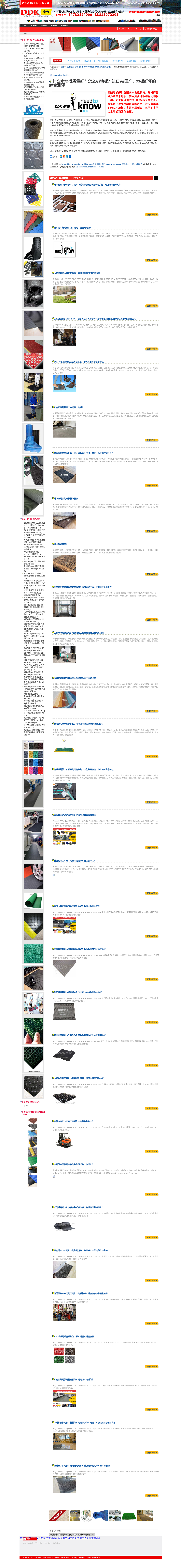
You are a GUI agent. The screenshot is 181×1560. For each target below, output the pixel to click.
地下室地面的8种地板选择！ (66, 498)
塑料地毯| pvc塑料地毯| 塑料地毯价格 (34, 563)
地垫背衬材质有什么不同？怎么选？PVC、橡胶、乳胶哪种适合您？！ (85, 453)
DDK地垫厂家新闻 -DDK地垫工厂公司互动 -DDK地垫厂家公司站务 (34, 720)
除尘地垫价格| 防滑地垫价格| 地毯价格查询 (33, 702)
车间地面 (52, 1538)
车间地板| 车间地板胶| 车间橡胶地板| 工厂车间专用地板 (34, 655)
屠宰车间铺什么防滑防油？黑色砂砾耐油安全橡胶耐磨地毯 (80, 1035)
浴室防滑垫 (85, 1538)
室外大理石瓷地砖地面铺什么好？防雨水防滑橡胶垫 (77, 906)
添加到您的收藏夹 (151, 29)
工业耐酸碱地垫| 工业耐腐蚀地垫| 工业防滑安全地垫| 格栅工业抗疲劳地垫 (34, 525)
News (130, 29)
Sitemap (138, 29)
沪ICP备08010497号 (58, 1557)
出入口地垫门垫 (102, 61)
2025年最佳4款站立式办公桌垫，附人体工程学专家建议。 (79, 362)
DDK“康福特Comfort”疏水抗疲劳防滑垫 (34, 93)
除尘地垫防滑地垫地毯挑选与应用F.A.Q (34, 707)
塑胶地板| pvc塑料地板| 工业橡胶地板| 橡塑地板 (34, 673)
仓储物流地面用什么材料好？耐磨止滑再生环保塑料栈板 (79, 1078)
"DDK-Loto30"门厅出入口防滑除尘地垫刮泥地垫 (34, 45)
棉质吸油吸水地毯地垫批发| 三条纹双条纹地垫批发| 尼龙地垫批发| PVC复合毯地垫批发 (34, 584)
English (121, 29)
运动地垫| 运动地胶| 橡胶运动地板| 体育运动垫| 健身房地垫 (34, 600)
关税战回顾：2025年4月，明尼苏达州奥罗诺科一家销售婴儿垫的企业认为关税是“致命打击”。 (95, 319)
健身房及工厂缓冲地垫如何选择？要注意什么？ (75, 860)
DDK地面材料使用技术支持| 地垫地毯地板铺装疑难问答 (34, 713)
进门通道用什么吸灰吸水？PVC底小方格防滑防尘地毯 (78, 992)
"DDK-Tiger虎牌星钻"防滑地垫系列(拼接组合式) (34, 69)
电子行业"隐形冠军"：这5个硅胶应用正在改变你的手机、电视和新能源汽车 (87, 184)
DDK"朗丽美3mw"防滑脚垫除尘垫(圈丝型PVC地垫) (34, 74)
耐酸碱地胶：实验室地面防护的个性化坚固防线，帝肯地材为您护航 (84, 769)
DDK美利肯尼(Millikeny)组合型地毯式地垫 (34, 88)
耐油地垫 (62, 1538)
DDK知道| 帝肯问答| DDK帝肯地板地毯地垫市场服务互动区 (34, 732)
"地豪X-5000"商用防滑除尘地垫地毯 (34, 79)
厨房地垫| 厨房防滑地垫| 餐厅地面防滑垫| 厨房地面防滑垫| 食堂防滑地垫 (34, 689)
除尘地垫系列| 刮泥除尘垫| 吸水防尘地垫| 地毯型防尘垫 (34, 576)
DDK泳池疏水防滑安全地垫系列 (34, 55)
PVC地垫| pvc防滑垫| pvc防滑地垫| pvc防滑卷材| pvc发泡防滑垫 (34, 636)
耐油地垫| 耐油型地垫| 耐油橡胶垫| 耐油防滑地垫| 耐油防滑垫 (34, 607)
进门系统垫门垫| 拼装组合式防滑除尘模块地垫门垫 (34, 531)
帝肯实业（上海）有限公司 (132, 164)
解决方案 (34, 25)
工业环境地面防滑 (73, 61)
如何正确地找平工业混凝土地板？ (69, 407)
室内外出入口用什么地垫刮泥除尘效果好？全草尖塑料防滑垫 (81, 1250)
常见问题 (38, 1543)
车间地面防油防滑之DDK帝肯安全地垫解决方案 (75, 815)
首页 (25, 25)
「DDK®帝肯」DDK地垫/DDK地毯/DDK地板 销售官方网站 (83, 164)
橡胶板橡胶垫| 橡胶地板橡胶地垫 (34, 558)
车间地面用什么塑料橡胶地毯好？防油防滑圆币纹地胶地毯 (80, 949)
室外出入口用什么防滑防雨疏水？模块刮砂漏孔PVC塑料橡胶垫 (82, 1465)
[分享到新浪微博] (63, 156)
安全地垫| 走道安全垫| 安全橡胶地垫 (34, 697)
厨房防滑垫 (73, 1538)
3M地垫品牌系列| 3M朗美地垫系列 (34, 548)
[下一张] (154, 48)
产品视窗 (44, 25)
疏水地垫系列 (117, 61)
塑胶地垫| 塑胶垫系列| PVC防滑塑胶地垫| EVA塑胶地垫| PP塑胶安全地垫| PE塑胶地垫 (34, 627)
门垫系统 (43, 1538)
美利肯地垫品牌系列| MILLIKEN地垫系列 (32, 553)
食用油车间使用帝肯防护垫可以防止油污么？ (74, 1164)
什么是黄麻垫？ (61, 544)
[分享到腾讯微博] (66, 156)
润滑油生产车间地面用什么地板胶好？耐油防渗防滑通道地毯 (81, 1293)
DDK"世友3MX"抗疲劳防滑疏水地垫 (34, 50)
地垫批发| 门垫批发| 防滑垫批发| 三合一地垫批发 (34, 591)
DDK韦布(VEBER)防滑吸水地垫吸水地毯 (34, 83)
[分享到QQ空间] (60, 156)
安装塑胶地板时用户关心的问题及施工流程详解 (75, 678)
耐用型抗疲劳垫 (147, 34)
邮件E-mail (64, 25)
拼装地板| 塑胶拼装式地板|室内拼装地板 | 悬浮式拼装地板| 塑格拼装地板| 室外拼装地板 (34, 680)
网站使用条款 (28, 1543)
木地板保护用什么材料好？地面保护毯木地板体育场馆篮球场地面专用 (85, 1422)
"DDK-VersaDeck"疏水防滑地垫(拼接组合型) (34, 59)
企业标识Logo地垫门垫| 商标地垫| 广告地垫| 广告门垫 (34, 568)
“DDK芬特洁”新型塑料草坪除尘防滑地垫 (34, 98)
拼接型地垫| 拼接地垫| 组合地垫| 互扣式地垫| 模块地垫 (34, 643)
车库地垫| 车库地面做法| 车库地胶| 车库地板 (34, 620)
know (26, 1106)
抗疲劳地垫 (131, 61)
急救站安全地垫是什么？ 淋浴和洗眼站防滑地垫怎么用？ (79, 724)
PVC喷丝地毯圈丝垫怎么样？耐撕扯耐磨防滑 (74, 1336)
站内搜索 (56, 1543)
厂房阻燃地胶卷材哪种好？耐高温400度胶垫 (73, 1379)
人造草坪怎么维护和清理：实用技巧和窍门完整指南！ (78, 273)
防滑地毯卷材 (145, 61)
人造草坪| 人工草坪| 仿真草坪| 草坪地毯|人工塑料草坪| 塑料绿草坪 (34, 667)
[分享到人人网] (70, 156)
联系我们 (54, 25)
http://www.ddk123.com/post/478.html (90, 167)
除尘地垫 (87, 61)
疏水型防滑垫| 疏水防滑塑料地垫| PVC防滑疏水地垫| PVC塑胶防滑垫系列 (34, 542)
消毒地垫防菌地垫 (32, 595)
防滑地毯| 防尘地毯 (32, 694)
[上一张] (146, 48)
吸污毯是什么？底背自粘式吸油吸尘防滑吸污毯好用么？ (79, 1207)
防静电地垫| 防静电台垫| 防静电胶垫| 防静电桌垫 (34, 649)
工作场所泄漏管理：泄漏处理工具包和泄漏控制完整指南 (79, 633)
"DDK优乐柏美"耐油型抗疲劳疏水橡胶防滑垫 (34, 64)
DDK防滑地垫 (132, 34)
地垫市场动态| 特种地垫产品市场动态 (34, 726)
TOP (28, 1539)
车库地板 (95, 1538)
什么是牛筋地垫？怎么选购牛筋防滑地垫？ (73, 227)
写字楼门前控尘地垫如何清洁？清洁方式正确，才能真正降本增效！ (84, 587)
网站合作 (47, 1543)
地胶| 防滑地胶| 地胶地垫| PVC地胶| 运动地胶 (33, 661)
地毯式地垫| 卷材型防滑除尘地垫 (34, 536)
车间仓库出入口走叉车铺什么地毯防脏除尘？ (74, 1121)
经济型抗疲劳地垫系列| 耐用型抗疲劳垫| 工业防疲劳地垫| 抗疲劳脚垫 (34, 614)
